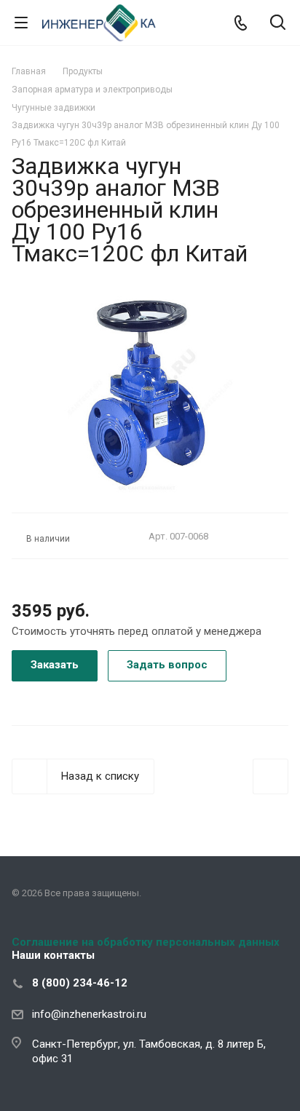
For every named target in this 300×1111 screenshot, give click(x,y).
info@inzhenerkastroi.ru (89, 1014)
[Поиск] (277, 23)
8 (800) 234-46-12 (79, 982)
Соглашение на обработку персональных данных (146, 942)
